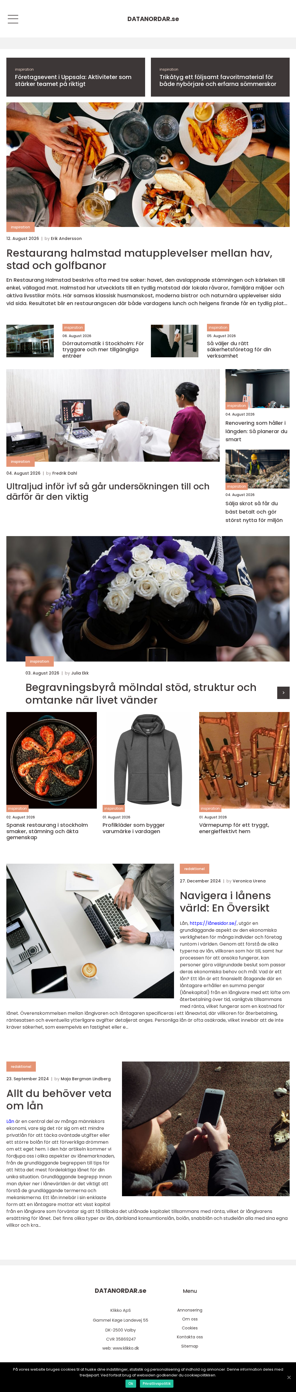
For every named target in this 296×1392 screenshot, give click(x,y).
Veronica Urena (249, 881)
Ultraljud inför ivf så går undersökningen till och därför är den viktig (108, 491)
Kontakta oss (190, 1337)
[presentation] (283, 693)
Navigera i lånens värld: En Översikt (225, 901)
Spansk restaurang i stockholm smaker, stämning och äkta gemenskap (47, 831)
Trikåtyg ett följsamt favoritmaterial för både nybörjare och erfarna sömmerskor (218, 80)
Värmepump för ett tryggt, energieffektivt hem (234, 828)
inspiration (24, 69)
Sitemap (189, 1346)
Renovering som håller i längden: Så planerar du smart (256, 431)
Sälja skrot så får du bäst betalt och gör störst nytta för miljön (254, 512)
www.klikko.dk (126, 1348)
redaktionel (194, 868)
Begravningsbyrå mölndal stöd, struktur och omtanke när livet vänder (141, 693)
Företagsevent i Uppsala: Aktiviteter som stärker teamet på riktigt (73, 80)
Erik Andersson (66, 238)
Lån (10, 1121)
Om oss (190, 1319)
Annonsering (189, 1310)
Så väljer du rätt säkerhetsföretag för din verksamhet (239, 349)
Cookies (190, 1328)
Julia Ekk (80, 673)
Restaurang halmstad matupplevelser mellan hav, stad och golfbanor (139, 259)
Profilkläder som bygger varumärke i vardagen (134, 828)
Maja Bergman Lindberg (86, 1079)
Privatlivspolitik (157, 1383)
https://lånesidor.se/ (213, 923)
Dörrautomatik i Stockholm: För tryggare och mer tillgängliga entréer (103, 349)
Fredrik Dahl (64, 473)
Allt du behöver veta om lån (59, 1099)
